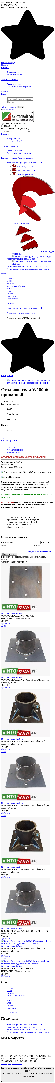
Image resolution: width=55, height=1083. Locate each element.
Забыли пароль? (8, 107)
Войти (20, 107)
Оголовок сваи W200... (12, 677)
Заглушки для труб (42, 256)
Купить (5, 440)
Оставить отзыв (9, 554)
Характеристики (15, 450)
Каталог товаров (9, 158)
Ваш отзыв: (39, 545)
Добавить (5, 623)
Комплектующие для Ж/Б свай (21, 259)
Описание (11, 447)
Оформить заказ (14, 87)
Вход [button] (3, 94)
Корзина (27, 87)
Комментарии (13, 452)
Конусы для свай (24, 175)
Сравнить (13, 440)
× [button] (1, 1080)
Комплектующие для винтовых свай (24, 162)
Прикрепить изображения (38, 551)
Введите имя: (7, 542)
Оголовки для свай (25, 170)
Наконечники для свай (23, 223)
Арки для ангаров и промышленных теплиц (28, 269)
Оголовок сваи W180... (12, 613)
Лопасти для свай (24, 166)
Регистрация (8, 109)
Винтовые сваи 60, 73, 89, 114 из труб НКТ (27, 266)
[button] (4, 273)
